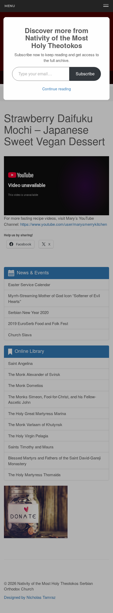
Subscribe (85, 74)
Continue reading (56, 88)
